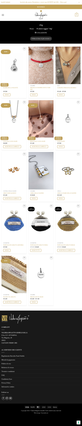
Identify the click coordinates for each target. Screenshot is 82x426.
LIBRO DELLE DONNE (37, 193)
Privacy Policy (6, 383)
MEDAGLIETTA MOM (36, 297)
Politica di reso (6, 364)
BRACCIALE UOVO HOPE (37, 141)
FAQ (3, 375)
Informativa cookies (8, 387)
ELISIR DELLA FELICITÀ (10, 88)
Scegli (7, 95)
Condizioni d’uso (7, 379)
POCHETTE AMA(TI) (9, 297)
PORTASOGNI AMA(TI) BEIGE (66, 245)
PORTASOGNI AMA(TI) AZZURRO (13, 245)
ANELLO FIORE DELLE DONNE (66, 193)
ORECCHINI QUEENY (9, 193)
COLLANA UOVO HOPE (10, 141)
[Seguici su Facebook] (3, 398)
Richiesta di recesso (8, 368)
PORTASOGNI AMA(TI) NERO (39, 245)
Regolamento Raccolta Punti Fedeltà (13, 356)
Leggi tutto (36, 250)
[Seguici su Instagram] (7, 398)
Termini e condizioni (8, 371)
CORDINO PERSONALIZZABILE (66, 88)
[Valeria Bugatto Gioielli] (41, 15)
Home (32, 29)
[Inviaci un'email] (10, 398)
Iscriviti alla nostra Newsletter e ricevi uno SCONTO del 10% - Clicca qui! (32, 2)
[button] (3, 15)
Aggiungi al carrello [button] (12, 146)
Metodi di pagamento (8, 360)
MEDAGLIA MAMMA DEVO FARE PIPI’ (40, 88)
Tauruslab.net (44, 413)
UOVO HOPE (61, 141)
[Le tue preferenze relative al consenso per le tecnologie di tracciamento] (78, 422)
